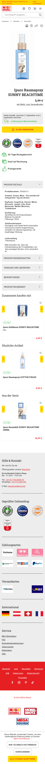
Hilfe (4, 654)
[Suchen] (40, 14)
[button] (22, 154)
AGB (7, 673)
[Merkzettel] (29, 8)
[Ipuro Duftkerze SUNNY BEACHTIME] (22, 310)
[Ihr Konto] (24, 8)
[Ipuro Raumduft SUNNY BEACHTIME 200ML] (22, 410)
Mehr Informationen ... (22, 739)
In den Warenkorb (24, 129)
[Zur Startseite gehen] (6, 8)
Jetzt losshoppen (37, 2)
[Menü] (40, 8)
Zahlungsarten (8, 647)
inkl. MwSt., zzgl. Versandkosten (30, 104)
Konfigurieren (23, 752)
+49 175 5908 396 (18, 482)
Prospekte (22, 678)
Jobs (16, 669)
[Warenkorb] (35, 8)
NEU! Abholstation (9, 636)
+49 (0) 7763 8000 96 (15, 480)
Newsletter (26, 669)
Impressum (38, 669)
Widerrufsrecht (33, 673)
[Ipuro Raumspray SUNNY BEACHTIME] (22, 57)
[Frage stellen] (31, 25)
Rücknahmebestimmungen (13, 643)
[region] (22, 57)
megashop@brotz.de (16, 486)
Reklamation (7, 650)
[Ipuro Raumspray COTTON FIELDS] (22, 360)
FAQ (3, 640)
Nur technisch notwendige (22, 745)
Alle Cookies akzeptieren (22, 759)
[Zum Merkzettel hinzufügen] (41, 25)
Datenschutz (18, 673)
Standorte (26, 469)
